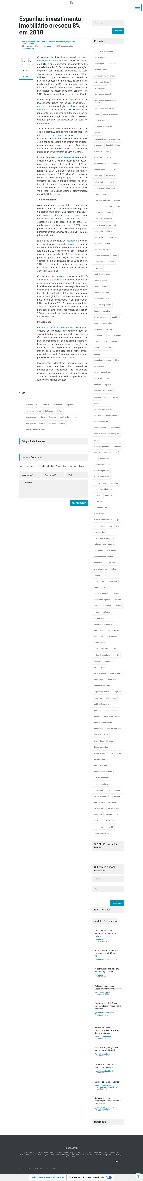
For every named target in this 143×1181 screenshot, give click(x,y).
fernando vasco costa (102, 360)
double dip (116, 317)
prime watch (98, 680)
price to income (100, 673)
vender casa (111, 821)
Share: (22, 392)
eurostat (97, 348)
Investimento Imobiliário (36, 42)
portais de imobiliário (102, 655)
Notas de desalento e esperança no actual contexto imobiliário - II (108, 1101)
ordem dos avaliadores (103, 624)
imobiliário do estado (102, 465)
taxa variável (113, 809)
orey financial (113, 630)
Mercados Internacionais (36, 429)
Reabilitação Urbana (104, 1013)
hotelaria (107, 452)
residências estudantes (103, 723)
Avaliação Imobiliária (103, 1037)
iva (117, 526)
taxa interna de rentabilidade (105, 802)
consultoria (111, 237)
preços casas (110, 661)
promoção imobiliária (102, 686)
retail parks (63, 218)
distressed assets (101, 317)
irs (111, 526)
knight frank (111, 563)
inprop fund (98, 501)
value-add (97, 821)
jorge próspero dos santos (104, 538)
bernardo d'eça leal (101, 151)
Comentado (110, 921)
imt (95, 489)
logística (59, 276)
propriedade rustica (101, 692)
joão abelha (98, 551)
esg (108, 336)
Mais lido (97, 921)
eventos (108, 348)
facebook (97, 354)
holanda (97, 452)
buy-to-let (111, 182)
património (113, 637)
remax (116, 710)
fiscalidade (98, 379)
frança (115, 397)
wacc (102, 827)
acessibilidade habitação (103, 51)
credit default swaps (102, 274)
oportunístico (99, 618)
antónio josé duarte (101, 82)
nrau (95, 606)
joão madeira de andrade (103, 557)
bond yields (115, 164)
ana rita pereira (100, 76)
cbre (118, 207)
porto (117, 655)
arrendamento (31, 405)
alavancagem (99, 64)
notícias (118, 600)
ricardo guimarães (101, 747)
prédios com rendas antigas (105, 698)
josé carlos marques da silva (105, 544)
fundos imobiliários (33, 411)
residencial (42, 109)
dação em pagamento (102, 305)
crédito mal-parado (101, 293)
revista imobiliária (101, 735)
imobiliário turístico (101, 477)
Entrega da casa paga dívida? (107, 1082)
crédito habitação (100, 280)
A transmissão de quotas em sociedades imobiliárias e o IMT (107, 953)
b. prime (97, 133)
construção (98, 237)
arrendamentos (59, 135)
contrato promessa (101, 256)
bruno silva (110, 176)
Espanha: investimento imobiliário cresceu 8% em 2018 (50, 25)
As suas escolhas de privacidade (86, 1177)
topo (117, 1161)
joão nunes (98, 563)
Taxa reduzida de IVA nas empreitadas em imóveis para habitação (108, 1006)
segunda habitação (101, 784)
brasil (116, 170)
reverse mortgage (114, 729)
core (115, 256)
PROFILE (26, 77)
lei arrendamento (100, 569)
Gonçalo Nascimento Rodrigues (106, 434)
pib (115, 649)
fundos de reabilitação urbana (105, 415)
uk (118, 815)
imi (95, 458)
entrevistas (98, 329)
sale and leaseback (101, 778)
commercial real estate (103, 219)
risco (119, 753)
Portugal (97, 661)
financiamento (99, 366)
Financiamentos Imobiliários (106, 1087)
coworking (98, 268)
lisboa (113, 569)
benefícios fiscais (113, 145)
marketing (113, 581)
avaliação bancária (110, 114)
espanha (69, 405)
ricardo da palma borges (103, 741)
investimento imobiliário (35, 417)
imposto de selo (100, 483)
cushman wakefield (101, 299)
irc (95, 526)
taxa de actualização (102, 796)
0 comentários (28, 48)
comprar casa (99, 225)
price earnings (99, 667)
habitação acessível (101, 446)
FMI (108, 379)
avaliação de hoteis (101, 121)
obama (118, 606)
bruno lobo (98, 176)
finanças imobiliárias (102, 372)
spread (117, 790)
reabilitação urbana (101, 704)
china (108, 213)
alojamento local (100, 70)
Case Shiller (107, 207)
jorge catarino (99, 532)
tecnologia (98, 815)
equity (109, 329)
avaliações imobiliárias (103, 127)
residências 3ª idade (111, 716)
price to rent (115, 673)
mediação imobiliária (102, 594)
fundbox (97, 403)
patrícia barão (99, 643)
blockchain (98, 157)
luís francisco (99, 581)
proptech (117, 692)
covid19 (111, 262)
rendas (96, 716)
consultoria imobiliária (102, 250)
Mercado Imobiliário (56, 42)
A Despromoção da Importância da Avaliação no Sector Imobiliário (107, 1030)
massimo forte (99, 587)
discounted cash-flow (102, 311)
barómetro (98, 145)
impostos (114, 483)
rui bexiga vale (99, 759)
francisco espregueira (102, 385)
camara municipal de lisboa (104, 188)
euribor (114, 342)
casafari (117, 200)
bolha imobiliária (100, 164)
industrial (97, 495)
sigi (109, 790)
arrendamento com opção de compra (105, 101)
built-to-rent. (98, 182)
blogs (109, 157)
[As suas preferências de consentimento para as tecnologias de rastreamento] (138, 1176)
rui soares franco (100, 766)
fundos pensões (100, 428)
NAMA (117, 594)
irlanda (102, 526)
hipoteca (117, 446)
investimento (99, 514)
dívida (96, 323)
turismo (109, 815)
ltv (106, 575)
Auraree (47, 46)
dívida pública (108, 323)
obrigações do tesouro (102, 612)
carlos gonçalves (100, 194)
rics (111, 753)
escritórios (42, 106)
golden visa (115, 428)
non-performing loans (102, 600)
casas (96, 207)
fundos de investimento (54, 327)
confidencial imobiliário (103, 231)
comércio (45, 405)
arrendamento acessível (103, 94)
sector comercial (66, 157)
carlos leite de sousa (102, 200)
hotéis (74, 106)
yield (75, 417)
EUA (105, 342)
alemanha (112, 64)
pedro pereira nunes (102, 649)
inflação (108, 495)
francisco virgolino (101, 397)
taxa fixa (117, 796)
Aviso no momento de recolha (47, 1177)
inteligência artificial (101, 508)
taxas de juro (99, 809)
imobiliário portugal (101, 471)
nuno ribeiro (106, 606)
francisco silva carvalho (103, 391)
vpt (95, 827)
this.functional (52, 1168)
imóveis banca (106, 489)
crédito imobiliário (101, 286)
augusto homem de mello (104, 108)
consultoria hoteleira (102, 243)
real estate (98, 710)
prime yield (112, 680)
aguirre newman (100, 57)
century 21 (98, 213)
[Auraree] (26, 62)
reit (107, 710)
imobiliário (104, 458)
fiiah (117, 360)
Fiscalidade (99, 940)
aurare (96, 114)
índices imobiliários (101, 833)
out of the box (99, 637)
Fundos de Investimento (104, 1107)
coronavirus (98, 262)
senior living (98, 790)
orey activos (98, 630)
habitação (49, 411)
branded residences (101, 170)
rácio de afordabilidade (103, 772)
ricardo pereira (99, 753)
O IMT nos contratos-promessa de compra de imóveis (105, 933)
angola (112, 76)
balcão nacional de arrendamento (107, 139)
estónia (96, 342)
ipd (118, 520)
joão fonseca (112, 551)
